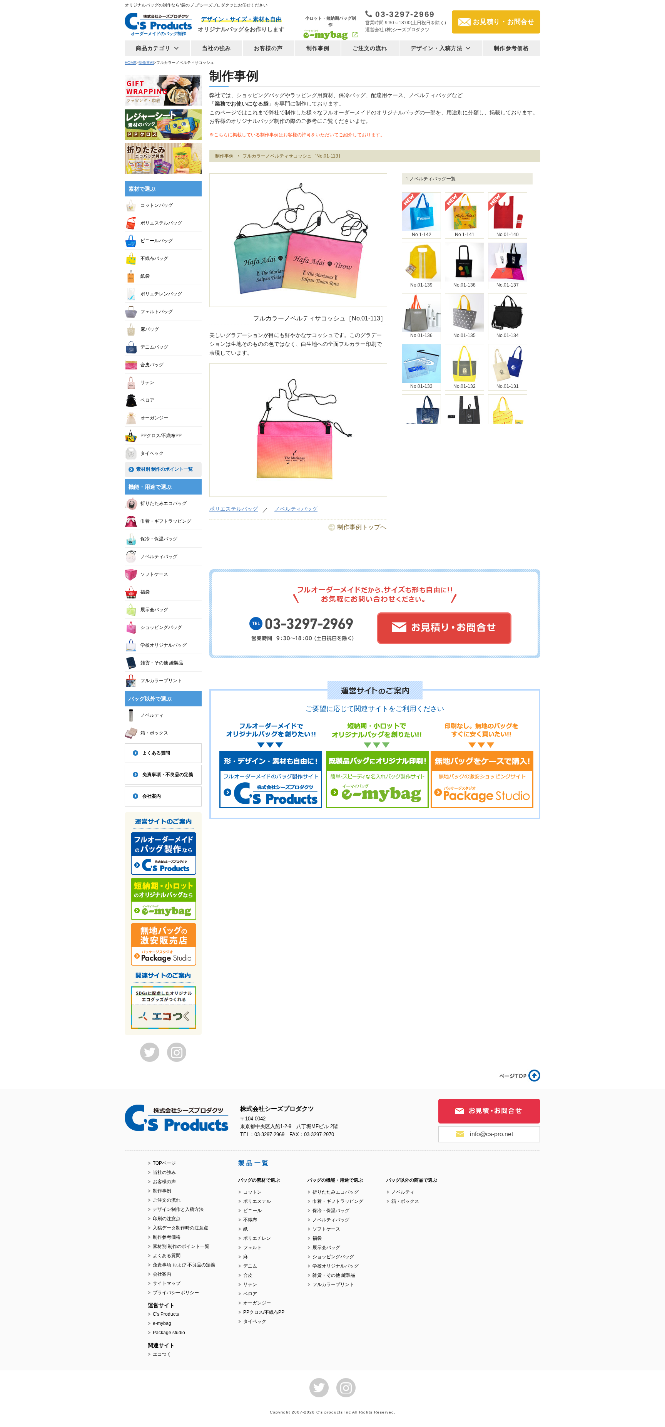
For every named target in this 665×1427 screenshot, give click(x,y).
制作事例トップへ (361, 527)
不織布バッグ (154, 258)
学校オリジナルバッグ (163, 645)
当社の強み (216, 48)
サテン (147, 382)
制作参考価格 (511, 48)
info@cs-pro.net (491, 1134)
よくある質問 (156, 753)
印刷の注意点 (166, 1218)
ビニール (252, 1210)
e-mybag (162, 1323)
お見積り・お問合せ (504, 21)
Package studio (169, 1332)
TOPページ (164, 1163)
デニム (250, 1266)
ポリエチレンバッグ (161, 294)
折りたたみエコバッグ (163, 503)
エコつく (162, 1354)
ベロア (147, 400)
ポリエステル (257, 1201)
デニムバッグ (154, 347)
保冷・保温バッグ (158, 539)
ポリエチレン (257, 1238)
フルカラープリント (161, 680)
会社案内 (151, 796)
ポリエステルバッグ (233, 509)
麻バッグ (149, 329)
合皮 (247, 1275)
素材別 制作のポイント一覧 (164, 469)
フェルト (252, 1247)
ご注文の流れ (370, 48)
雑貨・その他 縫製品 (161, 663)
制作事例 (317, 48)
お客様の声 (268, 48)
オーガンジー (154, 418)
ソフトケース (154, 574)
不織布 (250, 1219)
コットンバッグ (156, 205)
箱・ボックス (154, 733)
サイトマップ (166, 1283)
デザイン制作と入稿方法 (178, 1209)
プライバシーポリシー (176, 1292)
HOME (130, 62)
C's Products (166, 1314)
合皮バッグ (152, 364)
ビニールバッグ (156, 240)
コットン (252, 1192)
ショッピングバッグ (161, 627)
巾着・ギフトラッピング (165, 521)
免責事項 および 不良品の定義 (184, 1265)
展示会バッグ (154, 609)
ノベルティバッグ (295, 509)
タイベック (152, 453)
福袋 (145, 592)
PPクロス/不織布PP (161, 435)
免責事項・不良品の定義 (167, 774)
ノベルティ (152, 715)
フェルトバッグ (156, 311)
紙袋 (145, 276)
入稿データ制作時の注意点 (180, 1228)
